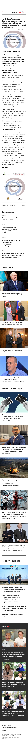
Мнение (3, 224)
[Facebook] (9, 205)
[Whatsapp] (13, 205)
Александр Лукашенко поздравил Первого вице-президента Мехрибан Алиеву (12, 295)
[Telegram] (14, 205)
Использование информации (9, 727)
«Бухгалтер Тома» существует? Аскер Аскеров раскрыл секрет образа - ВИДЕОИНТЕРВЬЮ (13, 654)
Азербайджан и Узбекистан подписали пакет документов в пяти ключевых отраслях (13, 589)
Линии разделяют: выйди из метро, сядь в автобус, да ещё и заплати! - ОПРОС (13, 684)
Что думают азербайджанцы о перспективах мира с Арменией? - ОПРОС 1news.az (13, 713)
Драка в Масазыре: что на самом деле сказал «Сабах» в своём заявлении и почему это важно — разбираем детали (14, 515)
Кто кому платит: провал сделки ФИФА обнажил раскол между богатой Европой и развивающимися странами (13, 548)
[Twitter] (11, 205)
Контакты (4, 730)
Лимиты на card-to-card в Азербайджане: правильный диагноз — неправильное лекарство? (12, 417)
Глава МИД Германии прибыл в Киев (13, 615)
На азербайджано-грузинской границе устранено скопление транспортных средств (13, 255)
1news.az (6, 735)
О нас (3, 728)
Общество (4, 215)
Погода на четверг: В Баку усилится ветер (11, 219)
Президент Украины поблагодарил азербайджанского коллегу (12, 351)
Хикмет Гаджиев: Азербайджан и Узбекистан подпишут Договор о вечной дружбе (14, 608)
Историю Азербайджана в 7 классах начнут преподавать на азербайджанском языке (11, 243)
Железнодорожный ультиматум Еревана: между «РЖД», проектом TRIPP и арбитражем (11, 230)
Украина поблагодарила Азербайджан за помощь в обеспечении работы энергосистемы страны (11, 599)
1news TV (3, 649)
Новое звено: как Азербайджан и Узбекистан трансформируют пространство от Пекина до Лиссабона (14, 450)
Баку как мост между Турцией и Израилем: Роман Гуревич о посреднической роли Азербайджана (13, 379)
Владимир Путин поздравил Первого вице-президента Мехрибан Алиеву (12, 323)
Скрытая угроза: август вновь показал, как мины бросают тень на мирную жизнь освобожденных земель (14, 482)
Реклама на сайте (6, 725)
